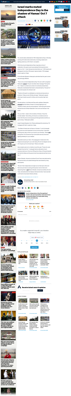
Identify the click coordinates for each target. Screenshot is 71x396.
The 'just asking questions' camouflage (8, 249)
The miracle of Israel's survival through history (7, 24)
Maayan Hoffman (32, 281)
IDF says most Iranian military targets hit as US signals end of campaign (7, 343)
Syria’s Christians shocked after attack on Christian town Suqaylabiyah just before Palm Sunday (7, 267)
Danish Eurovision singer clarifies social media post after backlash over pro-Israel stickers (7, 305)
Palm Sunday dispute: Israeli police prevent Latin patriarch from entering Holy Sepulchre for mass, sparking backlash (7, 363)
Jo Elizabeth (20, 281)
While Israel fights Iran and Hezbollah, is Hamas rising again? (34, 278)
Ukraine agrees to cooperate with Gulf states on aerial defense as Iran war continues (8, 383)
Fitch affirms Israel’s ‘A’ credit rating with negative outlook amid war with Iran (8, 286)
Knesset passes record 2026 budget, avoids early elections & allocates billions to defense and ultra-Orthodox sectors (8, 209)
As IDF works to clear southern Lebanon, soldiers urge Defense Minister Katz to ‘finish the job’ (8, 42)
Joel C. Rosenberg (43, 313)
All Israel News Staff (21, 20)
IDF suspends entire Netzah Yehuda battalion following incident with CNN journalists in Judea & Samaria (7, 125)
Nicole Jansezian (21, 267)
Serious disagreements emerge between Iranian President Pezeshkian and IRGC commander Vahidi (45, 262)
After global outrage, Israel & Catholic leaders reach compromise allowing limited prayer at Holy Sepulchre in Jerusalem (8, 230)
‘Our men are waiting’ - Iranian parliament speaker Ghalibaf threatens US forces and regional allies (8, 324)
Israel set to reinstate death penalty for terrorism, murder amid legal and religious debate (8, 144)
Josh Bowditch (43, 281)
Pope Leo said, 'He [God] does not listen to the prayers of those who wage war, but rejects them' (8, 188)
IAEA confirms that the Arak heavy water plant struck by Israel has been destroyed (8, 61)
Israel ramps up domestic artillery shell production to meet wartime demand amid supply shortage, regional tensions (8, 104)
